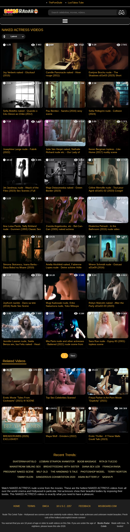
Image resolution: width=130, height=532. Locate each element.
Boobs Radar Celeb (104, 524)
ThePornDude (55, 2)
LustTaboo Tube (76, 2)
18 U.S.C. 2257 (63, 506)
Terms (31, 506)
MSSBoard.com (107, 506)
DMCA (45, 506)
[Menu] (65, 21)
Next (73, 355)
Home (16, 506)
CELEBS (8, 14)
